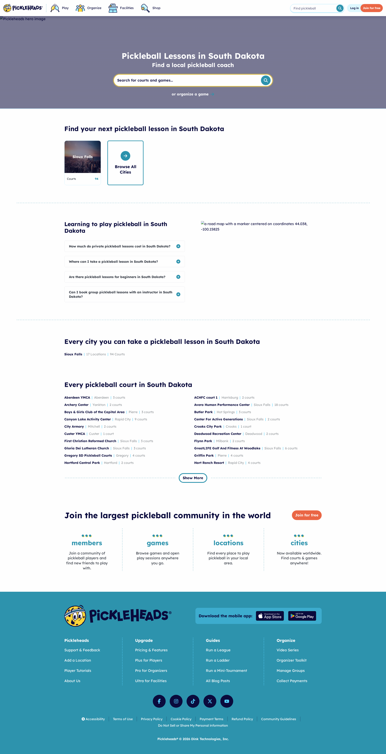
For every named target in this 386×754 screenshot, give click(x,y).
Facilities (127, 8)
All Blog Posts (218, 680)
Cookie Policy (181, 719)
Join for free (306, 515)
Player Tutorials (77, 670)
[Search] (340, 8)
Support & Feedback (82, 650)
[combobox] (313, 8)
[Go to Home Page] (23, 8)
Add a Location (77, 660)
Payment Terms (211, 719)
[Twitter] (209, 701)
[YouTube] (226, 701)
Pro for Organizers (151, 670)
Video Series (288, 650)
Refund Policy (242, 719)
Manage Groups (291, 670)
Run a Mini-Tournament (226, 670)
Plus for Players (148, 660)
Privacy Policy (151, 719)
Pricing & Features (151, 650)
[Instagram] (176, 701)
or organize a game (190, 94)
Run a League (218, 650)
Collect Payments (292, 680)
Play (65, 8)
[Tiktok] (193, 701)
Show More (193, 478)
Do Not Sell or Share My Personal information (193, 725)
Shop (156, 8)
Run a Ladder (218, 660)
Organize (94, 8)
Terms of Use (123, 719)
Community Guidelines (278, 719)
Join (371, 8)
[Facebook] (159, 701)
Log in (354, 8)
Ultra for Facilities (151, 680)
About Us (72, 680)
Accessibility (95, 719)
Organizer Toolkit (292, 660)
